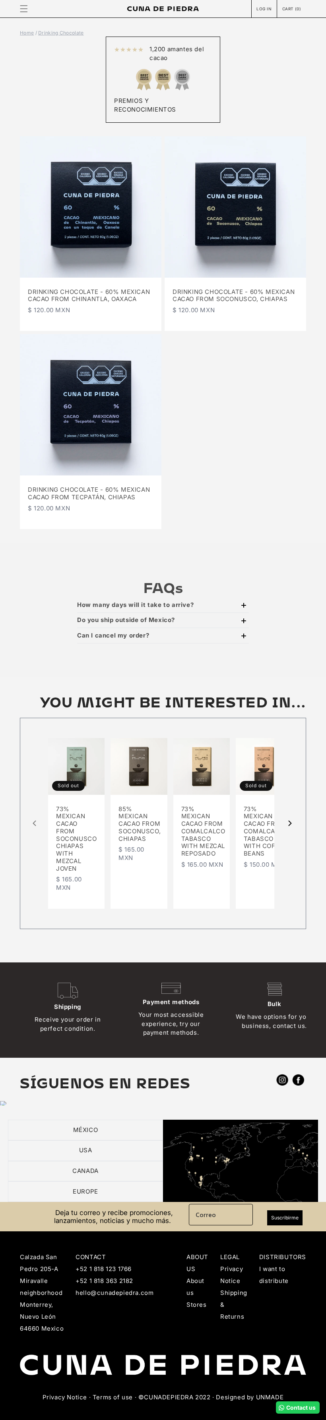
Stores (196, 1304)
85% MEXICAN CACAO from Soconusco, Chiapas (139, 824)
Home (27, 33)
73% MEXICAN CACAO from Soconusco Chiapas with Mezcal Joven (76, 839)
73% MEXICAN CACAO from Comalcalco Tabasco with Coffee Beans (266, 832)
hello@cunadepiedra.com (114, 1292)
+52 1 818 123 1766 (104, 1269)
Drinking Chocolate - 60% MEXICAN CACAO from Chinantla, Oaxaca (89, 295)
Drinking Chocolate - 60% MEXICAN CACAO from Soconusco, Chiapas (234, 295)
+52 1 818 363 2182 (104, 1281)
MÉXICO (85, 1130)
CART (291, 8)
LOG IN (264, 9)
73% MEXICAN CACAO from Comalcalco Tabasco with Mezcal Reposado (203, 832)
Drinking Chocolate (60, 33)
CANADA (85, 1171)
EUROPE (85, 1191)
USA (85, 1150)
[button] (24, 8)
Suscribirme (285, 1218)
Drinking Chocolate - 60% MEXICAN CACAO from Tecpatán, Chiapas (89, 493)
